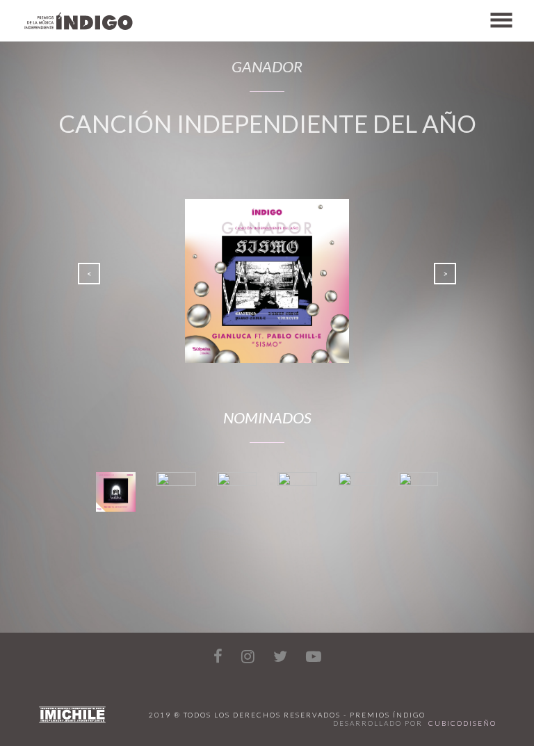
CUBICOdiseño (462, 723)
